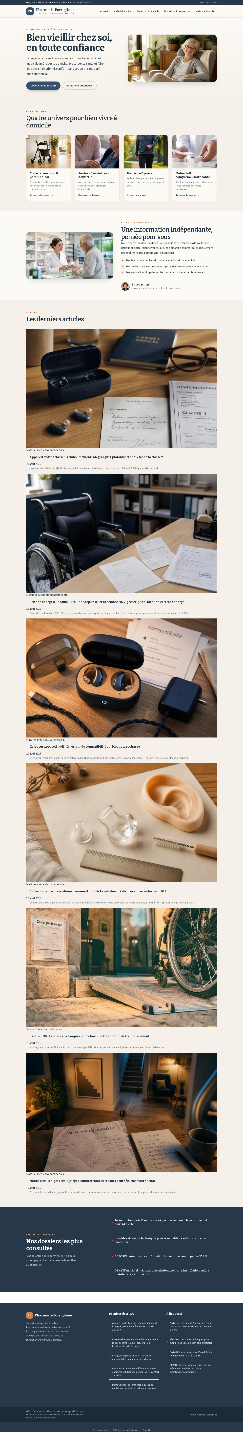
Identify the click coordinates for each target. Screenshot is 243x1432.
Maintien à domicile (148, 11)
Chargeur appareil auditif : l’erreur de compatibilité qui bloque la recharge (132, 1357)
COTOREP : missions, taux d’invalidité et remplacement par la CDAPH (161, 1256)
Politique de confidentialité (126, 1430)
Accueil (104, 11)
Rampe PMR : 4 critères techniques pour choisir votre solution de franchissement (134, 1386)
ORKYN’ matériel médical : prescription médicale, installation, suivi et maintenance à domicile (162, 1272)
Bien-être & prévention (177, 11)
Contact (146, 1430)
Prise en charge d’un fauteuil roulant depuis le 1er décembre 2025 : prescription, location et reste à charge (135, 1343)
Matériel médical (123, 11)
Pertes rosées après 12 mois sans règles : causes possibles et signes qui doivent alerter (161, 1222)
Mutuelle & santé (205, 11)
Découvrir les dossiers (43, 85)
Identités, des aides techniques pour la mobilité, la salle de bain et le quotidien (160, 1240)
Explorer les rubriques (79, 85)
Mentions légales (101, 1430)
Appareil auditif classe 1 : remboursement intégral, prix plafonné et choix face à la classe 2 (134, 1326)
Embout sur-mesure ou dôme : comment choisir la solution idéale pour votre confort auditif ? (135, 1372)
